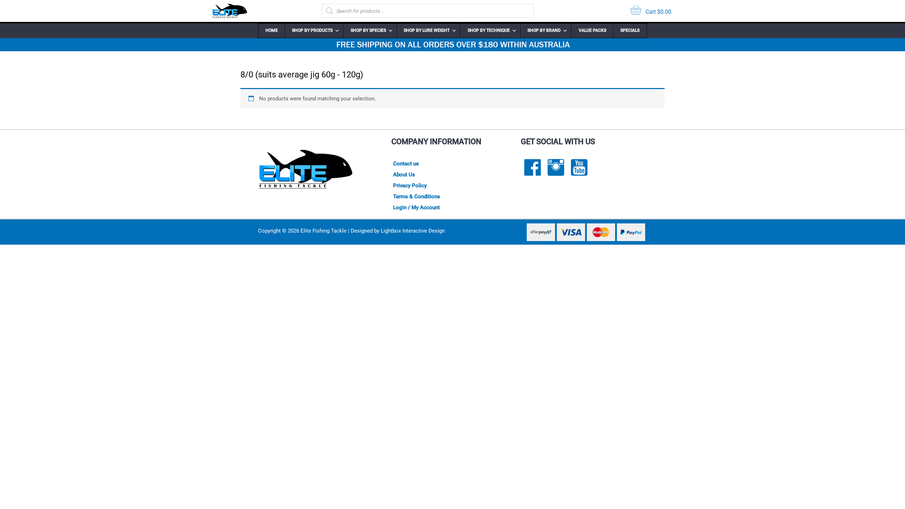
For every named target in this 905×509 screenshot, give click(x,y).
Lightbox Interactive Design (413, 231)
